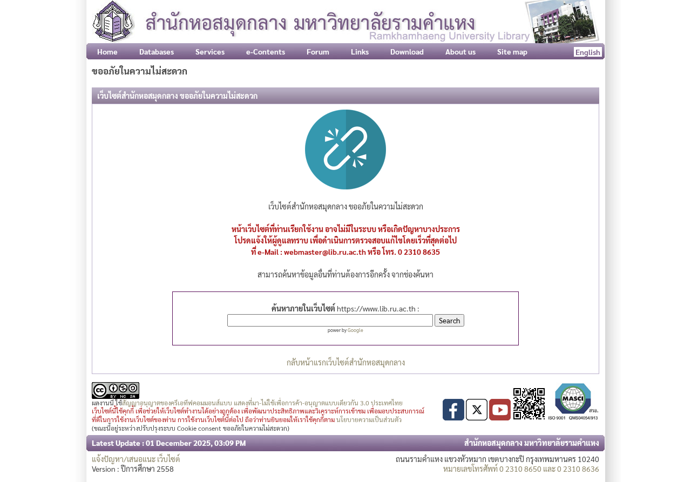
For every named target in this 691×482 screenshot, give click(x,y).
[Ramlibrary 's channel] (500, 417)
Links (360, 51)
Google (355, 330)
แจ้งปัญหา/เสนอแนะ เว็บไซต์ (136, 459)
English (587, 52)
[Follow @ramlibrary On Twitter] (476, 417)
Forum (318, 51)
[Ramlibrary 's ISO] (573, 417)
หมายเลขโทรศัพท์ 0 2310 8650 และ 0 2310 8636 (521, 468)
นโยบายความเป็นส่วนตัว (369, 419)
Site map (512, 51)
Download (407, 51)
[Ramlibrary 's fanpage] (453, 417)
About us (460, 51)
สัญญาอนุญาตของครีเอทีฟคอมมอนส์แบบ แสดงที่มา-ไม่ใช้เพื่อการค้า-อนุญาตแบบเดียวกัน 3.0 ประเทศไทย (262, 402)
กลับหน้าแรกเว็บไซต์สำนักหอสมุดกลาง (346, 362)
